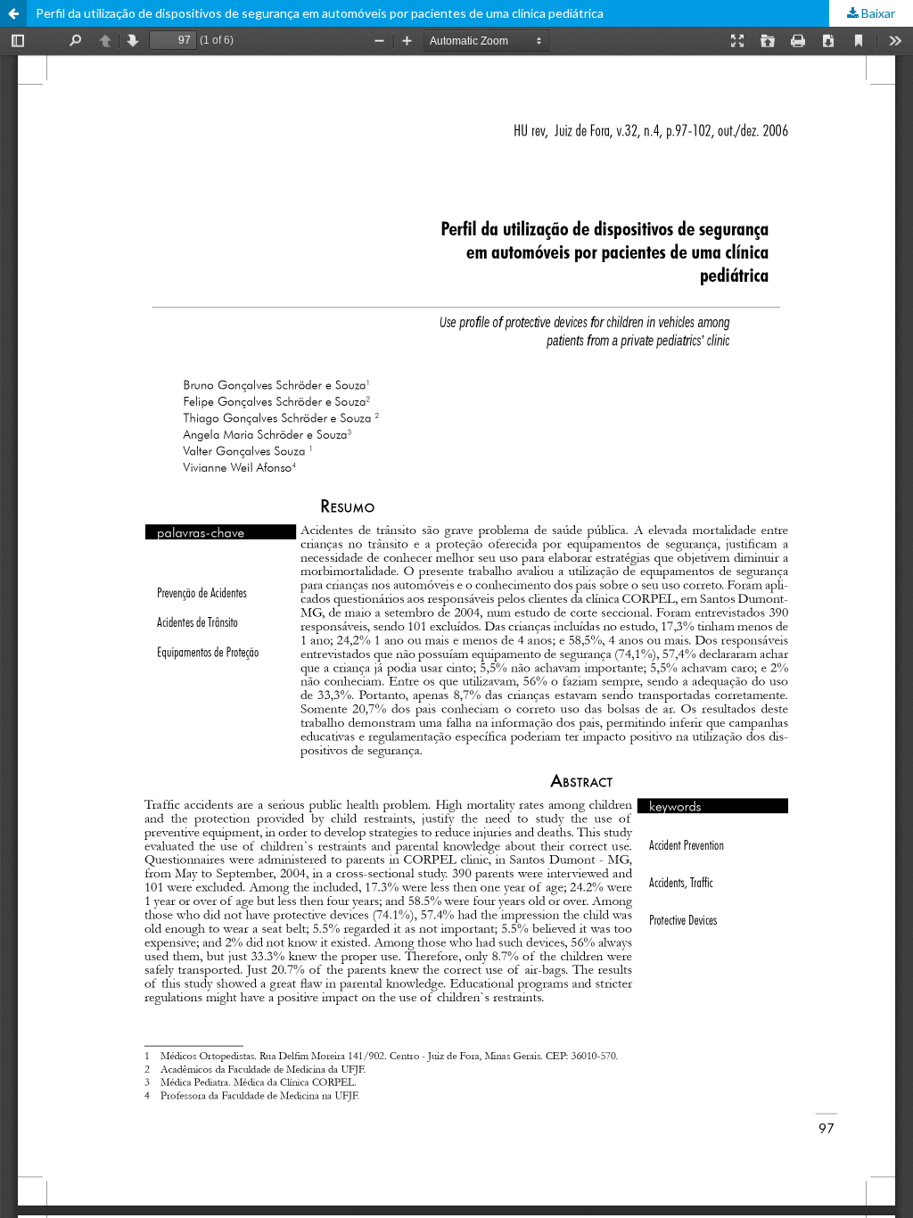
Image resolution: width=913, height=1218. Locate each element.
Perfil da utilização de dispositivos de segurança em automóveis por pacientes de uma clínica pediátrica (320, 13)
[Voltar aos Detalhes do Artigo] (13, 13)
